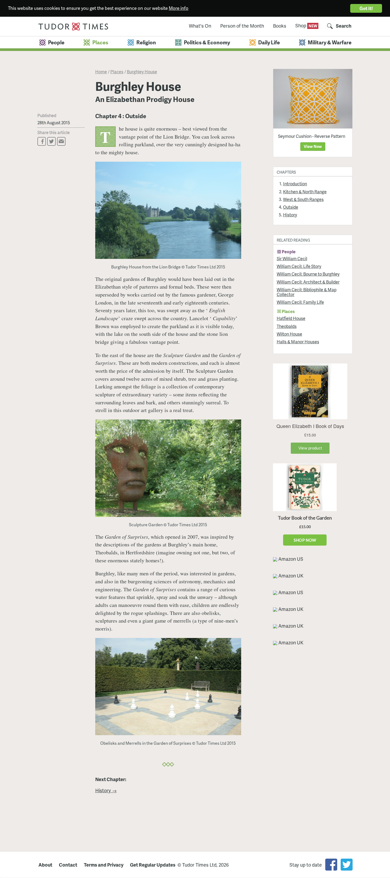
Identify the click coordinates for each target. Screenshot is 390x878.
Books (279, 26)
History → (106, 790)
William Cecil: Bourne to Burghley (308, 274)
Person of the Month (242, 26)
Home (101, 72)
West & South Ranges (303, 199)
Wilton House (289, 334)
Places (116, 72)
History (290, 215)
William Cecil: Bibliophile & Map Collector (306, 291)
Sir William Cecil (292, 258)
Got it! (366, 8)
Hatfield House (291, 318)
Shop (301, 25)
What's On (200, 26)
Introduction (295, 184)
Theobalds (287, 326)
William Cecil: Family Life (300, 302)
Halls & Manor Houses (298, 342)
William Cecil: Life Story (299, 266)
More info (178, 8)
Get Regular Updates (152, 864)
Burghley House (142, 72)
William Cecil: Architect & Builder (308, 282)
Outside (290, 207)
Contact (68, 864)
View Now (313, 146)
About (45, 864)
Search (344, 26)
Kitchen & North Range (305, 192)
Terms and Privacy (103, 864)
